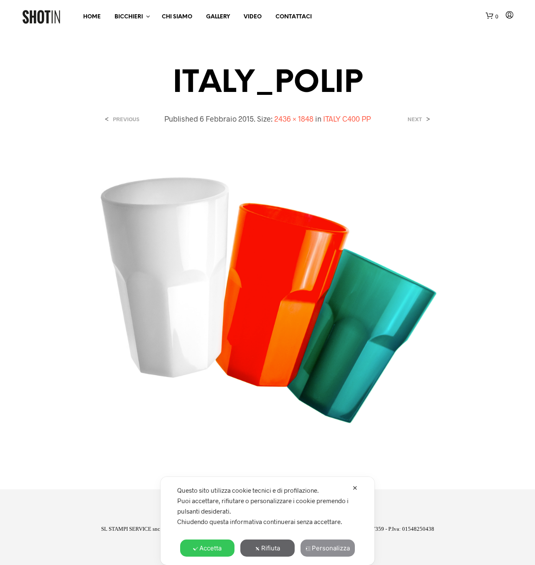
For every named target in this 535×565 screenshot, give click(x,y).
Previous (126, 119)
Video (253, 17)
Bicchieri (129, 17)
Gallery (218, 17)
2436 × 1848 (293, 118)
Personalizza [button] (331, 548)
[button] (492, 16)
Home (92, 17)
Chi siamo (177, 17)
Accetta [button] (210, 548)
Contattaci (293, 17)
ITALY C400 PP (347, 118)
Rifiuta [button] (270, 548)
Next (415, 119)
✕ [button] (355, 488)
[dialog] (267, 521)
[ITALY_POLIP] (267, 300)
